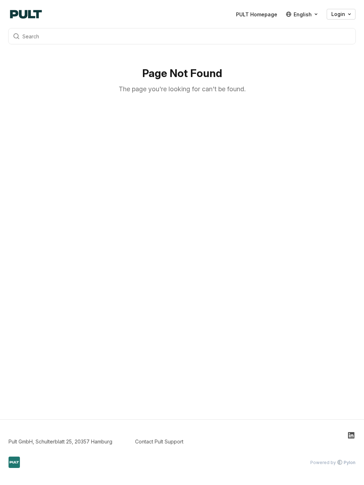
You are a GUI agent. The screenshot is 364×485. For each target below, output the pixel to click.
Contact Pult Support (159, 441)
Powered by (332, 462)
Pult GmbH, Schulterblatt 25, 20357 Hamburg (60, 441)
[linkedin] (351, 438)
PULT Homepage (256, 14)
